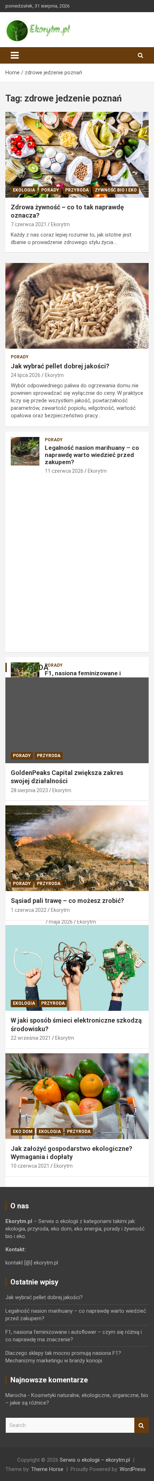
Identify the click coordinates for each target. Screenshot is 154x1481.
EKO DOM (23, 1131)
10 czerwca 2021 (30, 1166)
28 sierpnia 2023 (29, 790)
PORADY (50, 190)
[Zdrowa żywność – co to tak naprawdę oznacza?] (77, 154)
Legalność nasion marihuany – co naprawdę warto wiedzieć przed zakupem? (92, 455)
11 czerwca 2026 (64, 471)
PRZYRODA (77, 190)
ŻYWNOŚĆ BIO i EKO (116, 190)
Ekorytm (60, 224)
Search (141, 1425)
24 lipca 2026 (25, 375)
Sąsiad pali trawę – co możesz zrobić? (67, 900)
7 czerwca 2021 (29, 224)
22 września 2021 (31, 1038)
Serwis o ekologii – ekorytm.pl (95, 1460)
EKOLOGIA (24, 190)
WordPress (133, 1469)
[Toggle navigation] (14, 55)
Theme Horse (47, 1469)
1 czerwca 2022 (29, 910)
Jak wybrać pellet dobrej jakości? (60, 366)
